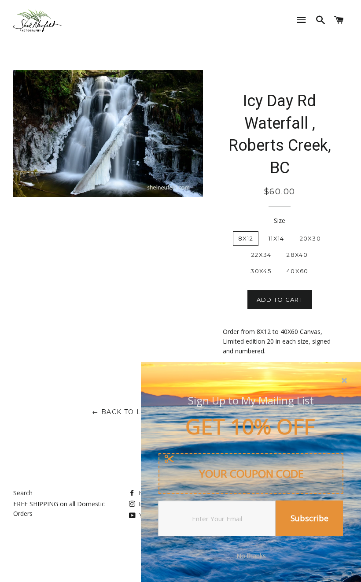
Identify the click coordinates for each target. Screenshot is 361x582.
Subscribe (309, 518)
